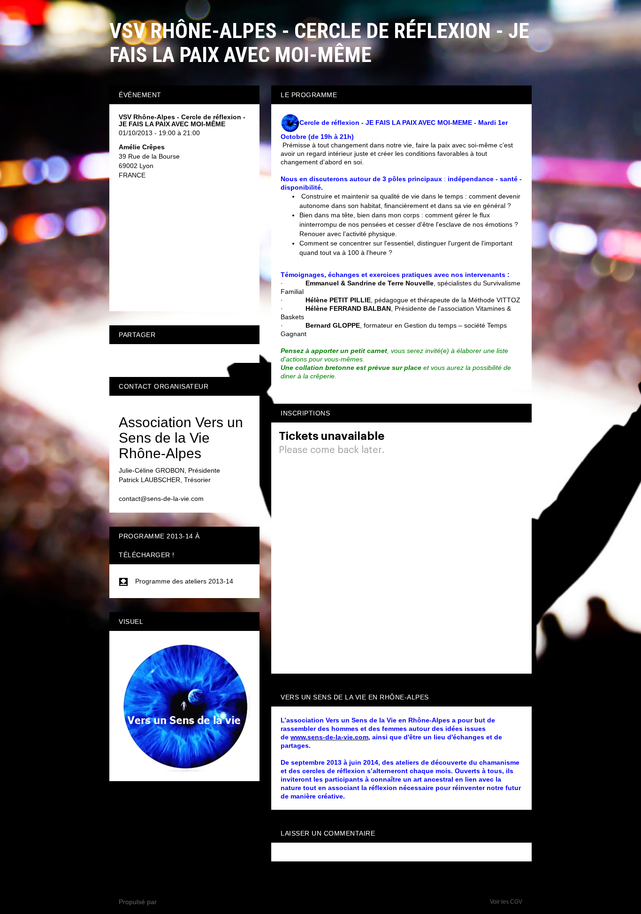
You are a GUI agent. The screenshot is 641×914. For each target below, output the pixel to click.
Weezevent (175, 902)
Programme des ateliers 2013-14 (184, 581)
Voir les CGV (506, 902)
